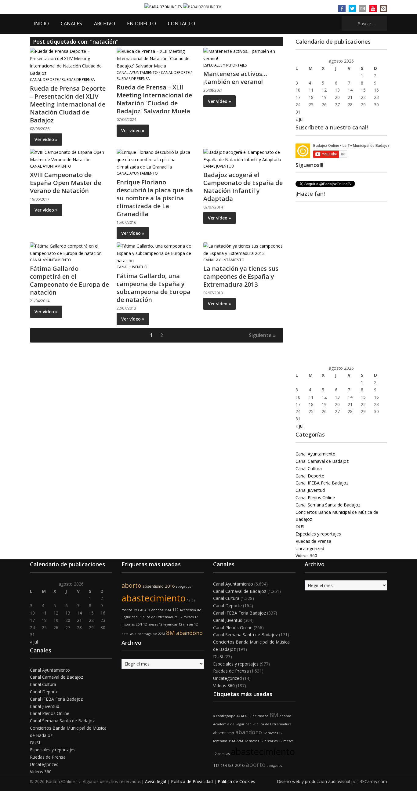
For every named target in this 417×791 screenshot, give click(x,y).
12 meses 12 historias (260, 741)
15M (167, 610)
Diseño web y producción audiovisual (313, 781)
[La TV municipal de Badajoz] (163, 6)
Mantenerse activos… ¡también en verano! (235, 78)
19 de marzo (258, 716)
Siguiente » (262, 335)
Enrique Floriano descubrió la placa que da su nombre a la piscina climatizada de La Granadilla (155, 198)
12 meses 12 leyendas (160, 624)
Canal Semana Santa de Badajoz (328, 505)
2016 (170, 586)
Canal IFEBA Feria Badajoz (322, 483)
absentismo (153, 586)
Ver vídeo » (46, 139)
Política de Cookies (236, 781)
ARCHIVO (104, 23)
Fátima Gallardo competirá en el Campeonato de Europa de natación (69, 280)
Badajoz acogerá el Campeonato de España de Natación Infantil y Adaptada (243, 187)
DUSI (301, 526)
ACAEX (145, 610)
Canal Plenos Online (315, 497)
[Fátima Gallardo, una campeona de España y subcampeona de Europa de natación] (156, 253)
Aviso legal (155, 781)
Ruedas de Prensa (78, 79)
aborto (131, 585)
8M (170, 633)
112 (175, 609)
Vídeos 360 (306, 555)
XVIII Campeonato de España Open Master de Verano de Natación (65, 183)
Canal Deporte (44, 79)
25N (139, 624)
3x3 (136, 610)
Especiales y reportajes (225, 65)
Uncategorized (310, 548)
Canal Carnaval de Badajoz (322, 461)
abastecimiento (153, 598)
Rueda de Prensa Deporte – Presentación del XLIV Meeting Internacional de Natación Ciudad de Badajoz (68, 104)
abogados (183, 586)
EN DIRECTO (141, 23)
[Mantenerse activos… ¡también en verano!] (243, 54)
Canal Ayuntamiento (137, 72)
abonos (157, 610)
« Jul (299, 119)
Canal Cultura (309, 468)
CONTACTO (181, 23)
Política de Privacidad (192, 781)
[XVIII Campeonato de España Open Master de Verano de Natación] (69, 155)
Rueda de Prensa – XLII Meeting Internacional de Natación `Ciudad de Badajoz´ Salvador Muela (154, 99)
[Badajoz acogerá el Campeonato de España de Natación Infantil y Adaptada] (243, 155)
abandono (189, 633)
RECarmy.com (373, 781)
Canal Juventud (218, 166)
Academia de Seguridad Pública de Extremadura (252, 724)
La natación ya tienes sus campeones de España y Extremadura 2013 (240, 276)
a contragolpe (146, 634)
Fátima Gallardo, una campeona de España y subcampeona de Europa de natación (153, 288)
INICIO (41, 23)
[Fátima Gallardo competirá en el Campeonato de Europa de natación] (69, 249)
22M (161, 634)
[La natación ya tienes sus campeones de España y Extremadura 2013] (243, 249)
